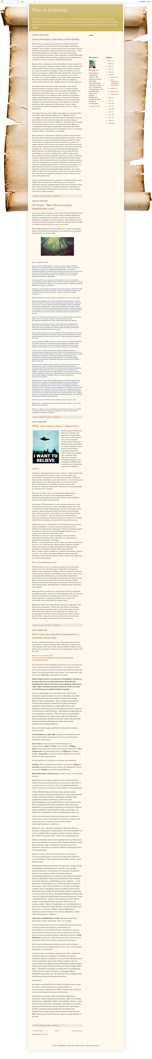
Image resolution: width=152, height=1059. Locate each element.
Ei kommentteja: (56, 196)
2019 (110, 75)
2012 (110, 115)
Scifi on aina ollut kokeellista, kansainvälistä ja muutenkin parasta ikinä (55, 636)
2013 (110, 112)
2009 (110, 123)
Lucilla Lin (94, 70)
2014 (110, 109)
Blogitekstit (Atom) (41, 1034)
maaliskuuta (113, 94)
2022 (110, 66)
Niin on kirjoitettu (50, 9)
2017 (110, 101)
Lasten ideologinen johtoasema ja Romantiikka (55, 39)
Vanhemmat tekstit (76, 1031)
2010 (110, 120)
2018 (110, 98)
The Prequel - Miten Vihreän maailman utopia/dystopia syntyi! (52, 206)
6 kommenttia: (55, 1025)
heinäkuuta (113, 91)
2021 (110, 69)
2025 (110, 61)
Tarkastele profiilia (94, 106)
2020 (110, 72)
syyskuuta (113, 77)
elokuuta (112, 88)
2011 (110, 117)
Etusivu (57, 1031)
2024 (110, 64)
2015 (110, 106)
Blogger (97, 1045)
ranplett (82, 1045)
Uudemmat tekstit (38, 1031)
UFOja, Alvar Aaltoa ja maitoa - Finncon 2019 (55, 426)
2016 (110, 103)
